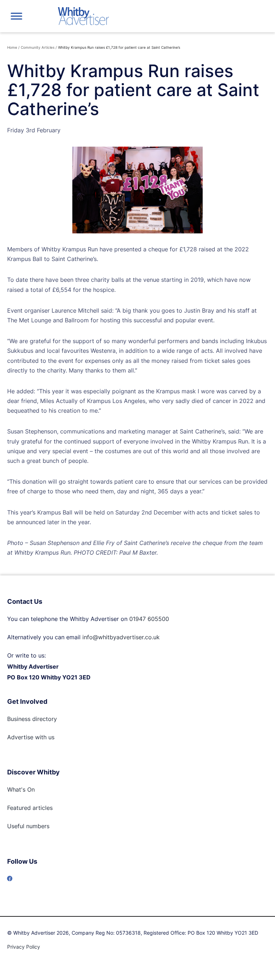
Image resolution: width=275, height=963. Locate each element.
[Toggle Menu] (16, 16)
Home (12, 47)
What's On (21, 789)
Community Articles (37, 47)
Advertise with (27, 737)
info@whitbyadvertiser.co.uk (121, 637)
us (50, 737)
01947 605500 (149, 618)
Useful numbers (28, 826)
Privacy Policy (23, 947)
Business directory (32, 718)
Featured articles (30, 807)
